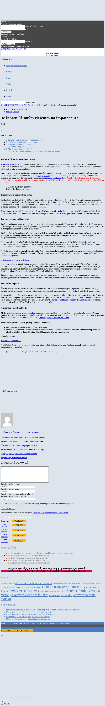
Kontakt (8, 96)
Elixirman (16, 315)
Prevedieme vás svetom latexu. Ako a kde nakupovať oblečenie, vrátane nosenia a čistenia (41, 553)
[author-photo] (7, 425)
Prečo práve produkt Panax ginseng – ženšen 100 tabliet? (36, 151)
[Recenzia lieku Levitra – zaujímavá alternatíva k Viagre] (19, 445)
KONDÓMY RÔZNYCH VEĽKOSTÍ (17, 630)
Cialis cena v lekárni (85, 583)
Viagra (40, 175)
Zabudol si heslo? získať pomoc (14, 34)
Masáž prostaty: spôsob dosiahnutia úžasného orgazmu (29, 563)
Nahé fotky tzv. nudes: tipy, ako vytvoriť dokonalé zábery (28, 558)
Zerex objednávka (60, 595)
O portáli (9, 90)
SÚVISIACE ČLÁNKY (11, 432)
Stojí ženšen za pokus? (16, 147)
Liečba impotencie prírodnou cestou (21, 142)
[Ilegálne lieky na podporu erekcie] (19, 454)
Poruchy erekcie (34, 105)
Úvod (3, 105)
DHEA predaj (96, 583)
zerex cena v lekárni (33, 595)
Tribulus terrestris (90, 213)
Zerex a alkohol (77, 591)
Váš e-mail (29, 41)
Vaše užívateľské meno (34, 26)
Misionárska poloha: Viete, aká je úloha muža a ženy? (27, 560)
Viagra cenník (46, 591)
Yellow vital (6, 315)
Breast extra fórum (73, 583)
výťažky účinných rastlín (51, 211)
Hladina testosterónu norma (61, 587)
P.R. (2, 126)
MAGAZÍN (9, 71)
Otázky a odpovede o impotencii (16, 65)
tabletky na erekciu (36, 313)
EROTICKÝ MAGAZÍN (16, 105)
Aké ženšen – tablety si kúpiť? (19, 149)
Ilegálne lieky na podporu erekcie (14, 458)
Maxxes (25, 315)
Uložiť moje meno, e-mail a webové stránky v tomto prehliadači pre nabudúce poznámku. (40, 504)
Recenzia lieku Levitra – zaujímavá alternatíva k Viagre (22, 450)
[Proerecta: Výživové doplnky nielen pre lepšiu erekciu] (23, 437)
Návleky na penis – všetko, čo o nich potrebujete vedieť (28, 556)
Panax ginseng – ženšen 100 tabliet (54, 317)
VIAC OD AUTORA (31, 432)
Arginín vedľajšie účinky (59, 583)
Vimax (96, 313)
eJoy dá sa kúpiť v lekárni (33, 587)
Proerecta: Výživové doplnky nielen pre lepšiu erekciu (22, 441)
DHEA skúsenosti (6, 587)
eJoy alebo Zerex (18, 587)
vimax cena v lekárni (59, 591)
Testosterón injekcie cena (24, 590)
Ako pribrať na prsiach (8, 583)
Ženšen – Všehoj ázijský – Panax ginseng (23, 140)
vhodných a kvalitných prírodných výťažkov (67, 300)
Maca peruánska (69, 213)
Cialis (46, 175)
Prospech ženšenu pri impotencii (20, 144)
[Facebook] (26, 402)
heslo (27, 29)
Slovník (8, 77)
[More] (35, 402)
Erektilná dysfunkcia (10, 164)
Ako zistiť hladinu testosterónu (33, 583)
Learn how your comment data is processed (50, 513)
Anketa (8, 84)
